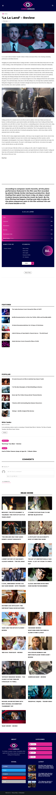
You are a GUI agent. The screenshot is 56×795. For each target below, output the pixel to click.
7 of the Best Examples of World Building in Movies (27, 387)
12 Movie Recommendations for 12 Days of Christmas (27, 325)
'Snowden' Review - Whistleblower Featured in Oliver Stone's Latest (38, 630)
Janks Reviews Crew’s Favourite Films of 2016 (25, 341)
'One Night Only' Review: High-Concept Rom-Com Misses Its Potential (45, 775)
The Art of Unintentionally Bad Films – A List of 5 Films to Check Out (40, 561)
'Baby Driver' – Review (10, 726)
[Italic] (10, 476)
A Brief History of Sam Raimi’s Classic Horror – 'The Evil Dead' (30, 333)
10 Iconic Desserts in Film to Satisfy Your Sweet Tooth (28, 379)
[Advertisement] (28, 171)
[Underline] (12, 476)
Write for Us (8, 792)
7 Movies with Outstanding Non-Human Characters (27, 403)
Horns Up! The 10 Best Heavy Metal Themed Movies (27, 395)
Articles (4, 432)
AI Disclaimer (21, 792)
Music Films (28, 272)
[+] (16, 476)
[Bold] (8, 476)
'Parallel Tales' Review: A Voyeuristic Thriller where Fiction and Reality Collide (46, 767)
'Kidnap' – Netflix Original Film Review (23, 411)
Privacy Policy (14, 792)
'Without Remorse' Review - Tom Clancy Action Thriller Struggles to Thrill (13, 679)
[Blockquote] (14, 476)
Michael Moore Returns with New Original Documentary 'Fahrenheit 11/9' (12, 704)
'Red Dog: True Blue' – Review (12, 652)
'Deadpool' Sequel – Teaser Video (40, 701)
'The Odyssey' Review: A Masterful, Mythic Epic (45, 782)
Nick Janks (5, 21)
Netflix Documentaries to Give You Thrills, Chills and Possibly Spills (31, 317)
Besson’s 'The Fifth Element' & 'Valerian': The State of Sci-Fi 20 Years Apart (13, 515)
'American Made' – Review (37, 677)
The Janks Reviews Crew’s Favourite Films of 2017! (27, 309)
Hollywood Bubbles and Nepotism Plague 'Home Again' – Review (39, 655)
